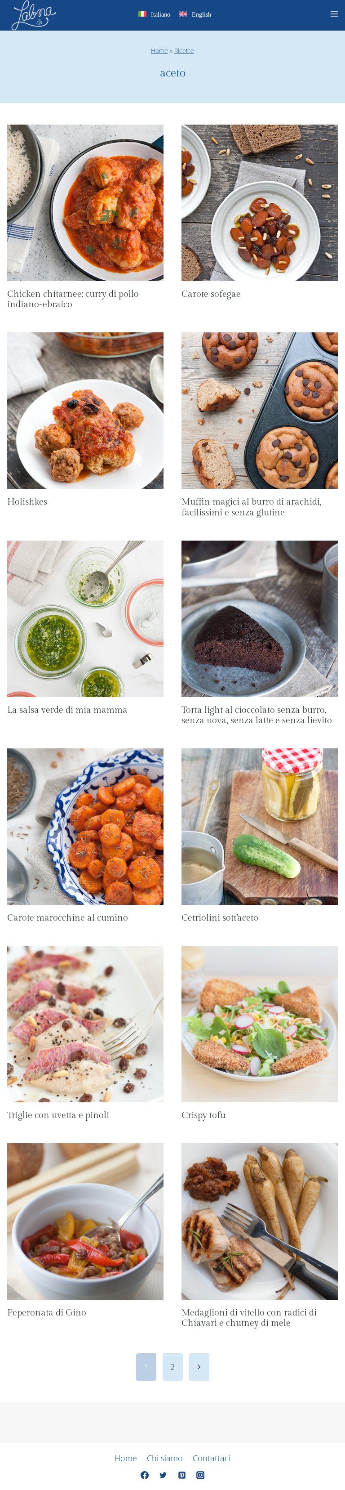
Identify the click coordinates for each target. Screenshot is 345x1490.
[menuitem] (154, 16)
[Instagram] (200, 1475)
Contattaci (211, 1458)
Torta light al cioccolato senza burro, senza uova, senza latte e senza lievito (256, 715)
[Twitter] (163, 1475)
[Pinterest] (182, 1475)
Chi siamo (165, 1458)
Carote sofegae (211, 294)
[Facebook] (145, 1475)
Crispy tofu (203, 1115)
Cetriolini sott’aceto (219, 918)
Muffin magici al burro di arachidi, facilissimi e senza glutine (251, 507)
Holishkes (27, 502)
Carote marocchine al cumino (67, 918)
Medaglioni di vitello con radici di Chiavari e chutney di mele (249, 1318)
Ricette (184, 50)
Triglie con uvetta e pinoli (58, 1115)
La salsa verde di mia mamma (67, 710)
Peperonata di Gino (46, 1312)
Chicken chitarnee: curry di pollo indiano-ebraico (73, 299)
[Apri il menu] (335, 15)
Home (159, 50)
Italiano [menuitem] (160, 14)
